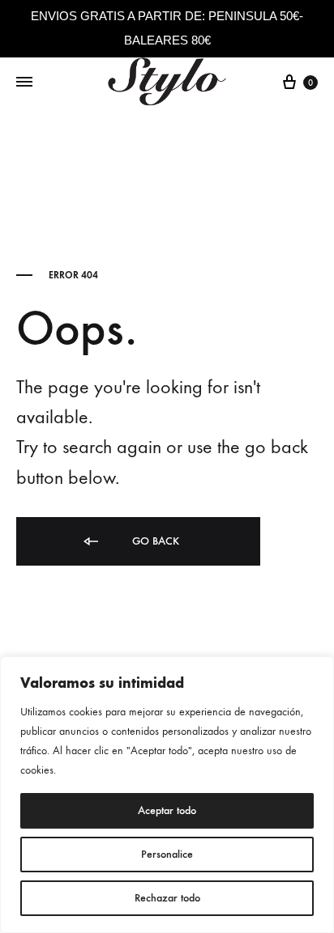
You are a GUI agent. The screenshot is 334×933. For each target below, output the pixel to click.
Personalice (167, 854)
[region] (167, 794)
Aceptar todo (167, 810)
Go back (154, 541)
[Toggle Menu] (24, 82)
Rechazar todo (167, 898)
